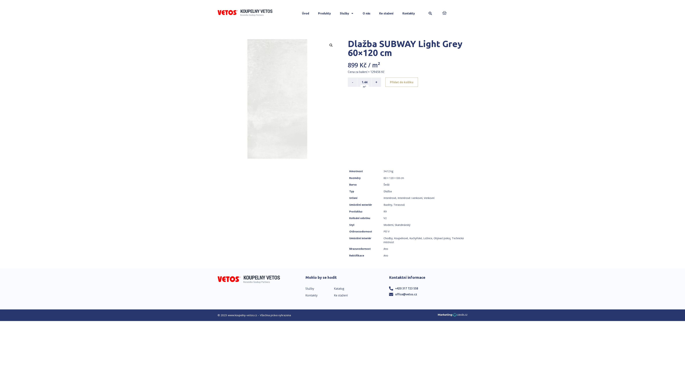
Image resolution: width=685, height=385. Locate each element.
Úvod (305, 13)
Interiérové (390, 198)
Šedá (386, 184)
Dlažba (388, 191)
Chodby (388, 238)
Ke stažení (386, 13)
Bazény (388, 204)
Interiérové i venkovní (410, 198)
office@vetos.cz (406, 294)
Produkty (324, 13)
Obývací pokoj (442, 238)
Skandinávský (402, 225)
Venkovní (429, 198)
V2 (385, 218)
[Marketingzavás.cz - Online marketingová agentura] (452, 315)
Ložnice (427, 238)
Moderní (388, 225)
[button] (430, 13)
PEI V (387, 231)
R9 (385, 211)
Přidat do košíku (401, 82)
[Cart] (444, 13)
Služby (344, 13)
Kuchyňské (415, 238)
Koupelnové (401, 238)
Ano (386, 248)
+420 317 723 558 (406, 288)
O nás (366, 13)
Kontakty (408, 13)
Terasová (399, 204)
